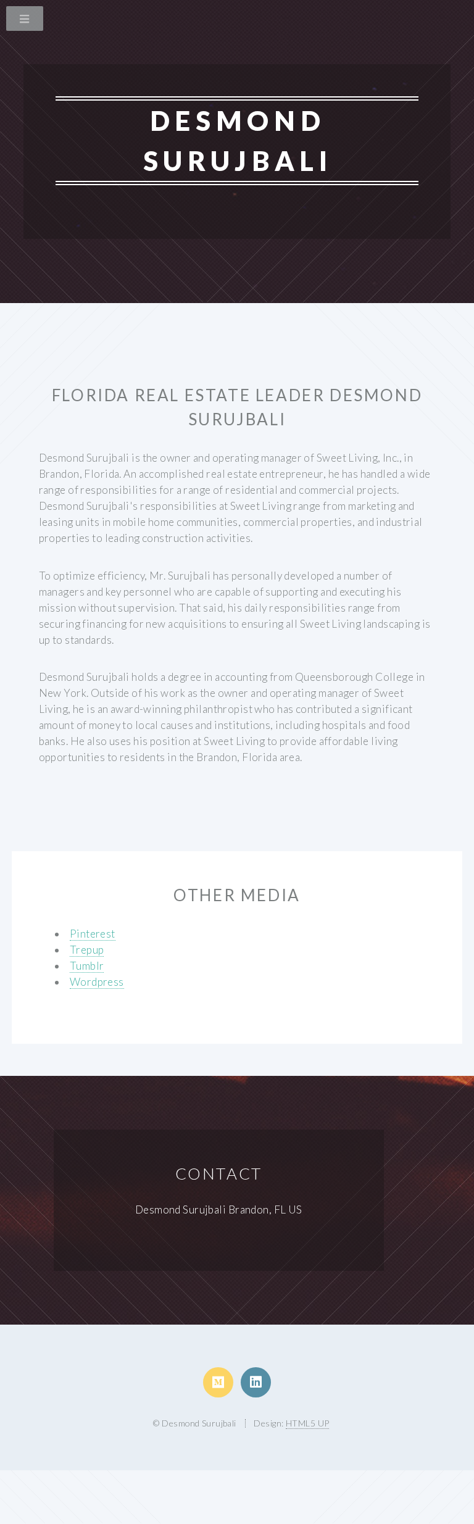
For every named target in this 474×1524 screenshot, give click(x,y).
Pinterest (92, 933)
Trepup (87, 949)
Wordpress (97, 981)
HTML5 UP (307, 1423)
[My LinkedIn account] (256, 1382)
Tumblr (87, 965)
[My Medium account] (218, 1382)
